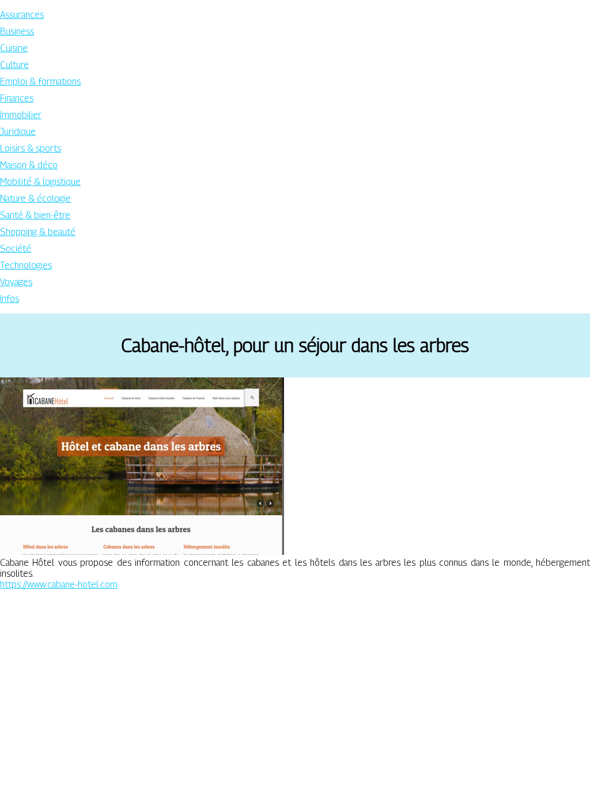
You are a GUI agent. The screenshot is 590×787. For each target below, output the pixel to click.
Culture (14, 64)
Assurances (22, 14)
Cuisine (14, 48)
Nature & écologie (35, 198)
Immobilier (20, 114)
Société (15, 248)
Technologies (26, 265)
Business (17, 31)
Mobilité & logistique (40, 181)
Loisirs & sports (30, 148)
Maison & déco (29, 165)
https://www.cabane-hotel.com (59, 584)
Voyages (16, 282)
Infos (9, 298)
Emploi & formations (40, 81)
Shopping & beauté (37, 231)
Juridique (18, 131)
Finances (16, 98)
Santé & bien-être (35, 215)
